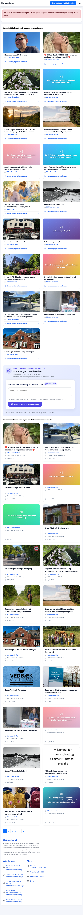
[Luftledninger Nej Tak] (61, 235)
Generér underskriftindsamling (26, 404)
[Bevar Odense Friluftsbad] (61, 197)
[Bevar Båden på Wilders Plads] (21, 235)
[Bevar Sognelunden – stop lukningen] (21, 344)
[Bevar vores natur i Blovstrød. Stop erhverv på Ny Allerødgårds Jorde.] (61, 123)
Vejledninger (9, 861)
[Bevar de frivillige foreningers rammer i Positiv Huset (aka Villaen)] (21, 271)
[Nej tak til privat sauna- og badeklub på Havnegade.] (61, 271)
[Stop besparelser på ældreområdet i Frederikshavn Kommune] (21, 161)
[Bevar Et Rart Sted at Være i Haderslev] (61, 307)
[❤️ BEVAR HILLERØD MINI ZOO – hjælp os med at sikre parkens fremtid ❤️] (61, 49)
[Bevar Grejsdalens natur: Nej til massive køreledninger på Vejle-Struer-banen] (21, 123)
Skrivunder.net (8, 3)
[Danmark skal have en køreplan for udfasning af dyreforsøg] (61, 86)
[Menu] (79, 3)
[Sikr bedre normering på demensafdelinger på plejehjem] (21, 198)
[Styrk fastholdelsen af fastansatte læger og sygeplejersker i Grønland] (61, 161)
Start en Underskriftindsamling (63, 3)
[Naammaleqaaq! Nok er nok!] (21, 48)
